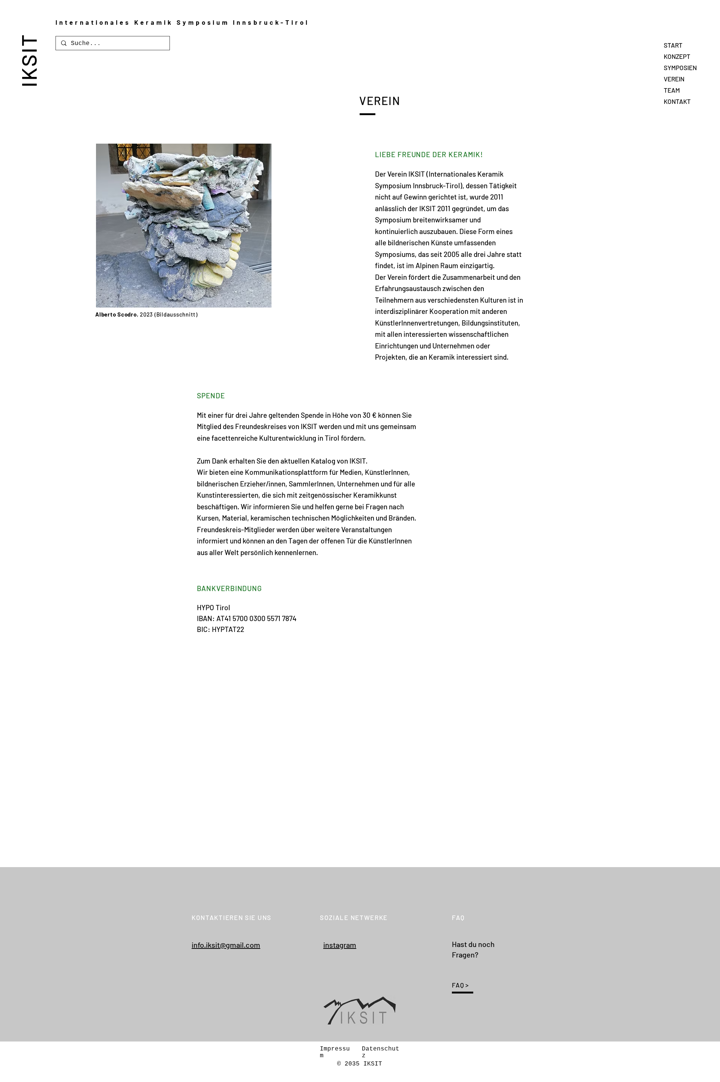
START (673, 45)
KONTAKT (677, 101)
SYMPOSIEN (680, 67)
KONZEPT (677, 56)
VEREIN (674, 79)
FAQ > (460, 985)
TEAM (672, 90)
